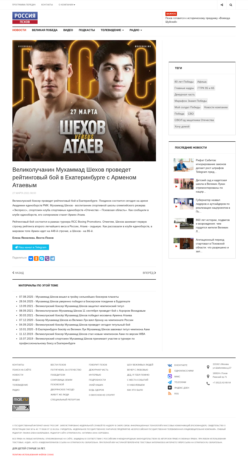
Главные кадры (184, 88)
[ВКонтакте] (30, 258)
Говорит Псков (98, 365)
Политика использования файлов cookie (33, 455)
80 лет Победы (184, 81)
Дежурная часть (185, 94)
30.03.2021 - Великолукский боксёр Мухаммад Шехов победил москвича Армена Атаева (75, 315)
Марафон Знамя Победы (191, 100)
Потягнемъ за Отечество (66, 370)
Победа (179, 113)
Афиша (202, 81)
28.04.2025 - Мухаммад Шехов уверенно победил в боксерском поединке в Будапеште (74, 301)
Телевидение (111, 30)
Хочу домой (182, 126)
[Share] (221, 4)
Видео (68, 30)
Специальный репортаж (65, 399)
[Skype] (41, 258)
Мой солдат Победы (187, 107)
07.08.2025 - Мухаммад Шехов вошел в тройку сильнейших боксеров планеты (69, 296)
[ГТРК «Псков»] (25, 18)
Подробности (97, 380)
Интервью (95, 375)
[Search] (230, 4)
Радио (135, 30)
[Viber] (47, 258)
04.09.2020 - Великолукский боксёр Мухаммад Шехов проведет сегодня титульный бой (74, 324)
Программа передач (23, 4)
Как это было (135, 390)
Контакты (47, 4)
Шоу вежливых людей (140, 365)
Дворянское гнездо (62, 389)
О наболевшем (136, 385)
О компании (66, 4)
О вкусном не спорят (102, 395)
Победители (58, 375)
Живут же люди (60, 394)
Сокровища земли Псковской (61, 382)
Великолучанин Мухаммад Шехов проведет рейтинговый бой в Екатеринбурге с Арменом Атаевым (74, 177)
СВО (191, 113)
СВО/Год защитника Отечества (194, 120)
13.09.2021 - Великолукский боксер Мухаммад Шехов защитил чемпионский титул (71, 306)
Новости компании (216, 107)
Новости (19, 30)
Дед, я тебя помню (138, 375)
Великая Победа (45, 30)
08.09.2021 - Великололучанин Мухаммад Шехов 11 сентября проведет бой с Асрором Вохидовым (82, 310)
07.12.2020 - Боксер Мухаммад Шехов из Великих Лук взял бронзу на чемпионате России (76, 319)
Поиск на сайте (21, 370)
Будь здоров (96, 390)
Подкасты (87, 30)
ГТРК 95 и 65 (206, 88)
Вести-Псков (58, 365)
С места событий (137, 380)
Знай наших (96, 385)
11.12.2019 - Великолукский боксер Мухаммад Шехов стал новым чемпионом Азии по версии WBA (82, 333)
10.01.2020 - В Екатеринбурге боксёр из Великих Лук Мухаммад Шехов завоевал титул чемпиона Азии (84, 329)
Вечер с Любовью (137, 370)
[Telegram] (52, 258)
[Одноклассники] (36, 258)
